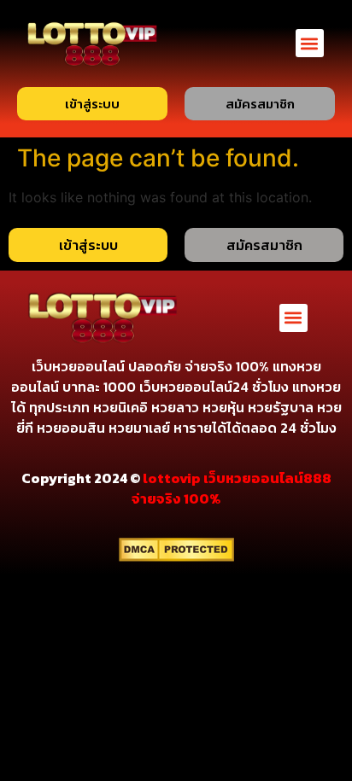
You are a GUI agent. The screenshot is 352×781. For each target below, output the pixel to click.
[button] (310, 43)
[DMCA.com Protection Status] (176, 556)
